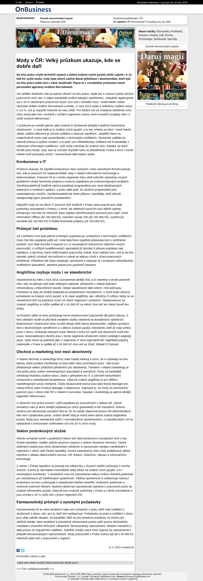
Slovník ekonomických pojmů (162, 46)
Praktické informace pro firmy (162, 104)
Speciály (172, 39)
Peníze (169, 35)
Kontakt (40, 2)
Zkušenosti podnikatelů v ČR (128, 18)
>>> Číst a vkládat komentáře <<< (35, 569)
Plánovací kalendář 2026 (53, 21)
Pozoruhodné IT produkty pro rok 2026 (142, 21)
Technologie (145, 39)
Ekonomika (163, 31)
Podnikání (176, 31)
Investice (144, 35)
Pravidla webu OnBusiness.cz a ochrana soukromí (104, 579)
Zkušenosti (160, 39)
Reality (154, 35)
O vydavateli (73, 579)
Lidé (161, 35)
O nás (19, 2)
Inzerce (29, 2)
